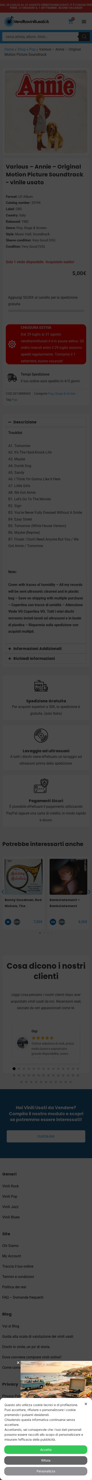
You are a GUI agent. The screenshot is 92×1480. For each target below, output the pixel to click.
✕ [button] (86, 1404)
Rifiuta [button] (45, 1460)
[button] (18, 1362)
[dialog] (46, 1439)
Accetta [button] (46, 1449)
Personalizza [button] (46, 1471)
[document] (46, 740)
